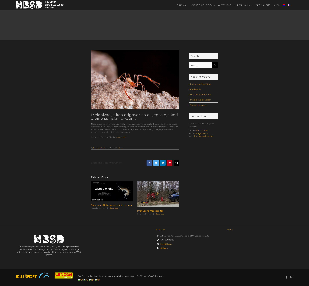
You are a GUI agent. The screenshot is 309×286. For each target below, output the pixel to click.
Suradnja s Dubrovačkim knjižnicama (111, 205)
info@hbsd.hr (201, 133)
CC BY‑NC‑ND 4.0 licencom (150, 276)
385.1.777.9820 (202, 131)
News (121, 148)
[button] (93, 198)
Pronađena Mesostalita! (150, 211)
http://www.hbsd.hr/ (203, 136)
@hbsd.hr (164, 248)
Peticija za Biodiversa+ (200, 100)
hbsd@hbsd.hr (166, 244)
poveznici (121, 137)
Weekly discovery (198, 105)
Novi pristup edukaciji (200, 94)
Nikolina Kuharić (99, 148)
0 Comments (113, 208)
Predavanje (195, 89)
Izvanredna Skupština (200, 84)
